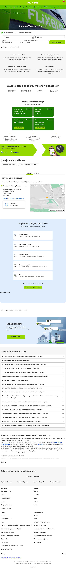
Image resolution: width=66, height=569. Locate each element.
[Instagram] (62, 558)
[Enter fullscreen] (63, 194)
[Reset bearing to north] (63, 190)
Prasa (2, 522)
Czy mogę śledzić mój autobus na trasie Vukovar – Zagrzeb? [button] (20, 368)
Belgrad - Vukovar (55, 482)
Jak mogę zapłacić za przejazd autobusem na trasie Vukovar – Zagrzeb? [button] (24, 364)
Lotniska (3, 501)
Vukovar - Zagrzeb (22, 482)
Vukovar (30, 13)
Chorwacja (22, 13)
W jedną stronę (8, 32)
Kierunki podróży (6, 491)
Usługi (35, 518)
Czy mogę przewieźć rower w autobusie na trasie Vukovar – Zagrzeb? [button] (23, 372)
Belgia (35, 498)
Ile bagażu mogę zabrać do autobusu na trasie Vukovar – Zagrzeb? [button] (22, 388)
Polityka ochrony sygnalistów (10, 535)
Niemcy (35, 491)
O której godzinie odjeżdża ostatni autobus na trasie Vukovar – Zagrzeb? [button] (24, 417)
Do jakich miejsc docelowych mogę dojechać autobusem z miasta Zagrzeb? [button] (25, 376)
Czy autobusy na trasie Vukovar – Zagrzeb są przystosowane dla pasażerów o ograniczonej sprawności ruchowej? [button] (30, 397)
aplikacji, (40, 444)
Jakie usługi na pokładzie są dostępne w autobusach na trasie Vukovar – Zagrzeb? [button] (27, 406)
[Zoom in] (63, 186)
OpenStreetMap (58, 210)
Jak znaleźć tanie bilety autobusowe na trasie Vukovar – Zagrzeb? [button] (22, 409)
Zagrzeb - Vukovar (6, 482)
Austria (35, 505)
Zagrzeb (36, 173)
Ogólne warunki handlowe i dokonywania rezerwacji (16, 525)
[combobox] (18, 37)
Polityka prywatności (30, 561)
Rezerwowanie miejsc (39, 532)
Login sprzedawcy (6, 549)
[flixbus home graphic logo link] (33, 2)
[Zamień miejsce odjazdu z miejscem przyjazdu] (33, 37)
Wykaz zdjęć (4, 539)
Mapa (2, 495)
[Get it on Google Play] (6, 558)
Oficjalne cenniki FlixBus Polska (42, 535)
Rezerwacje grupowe (39, 525)
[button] (14, 186)
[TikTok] (64, 558)
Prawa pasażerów (40, 561)
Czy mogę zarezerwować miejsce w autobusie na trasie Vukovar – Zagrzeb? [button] (25, 402)
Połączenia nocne (6, 505)
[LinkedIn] (63, 558)
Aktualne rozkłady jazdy (40, 539)
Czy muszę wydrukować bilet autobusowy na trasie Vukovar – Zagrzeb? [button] (24, 392)
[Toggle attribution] (63, 210)
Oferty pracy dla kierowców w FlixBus (12, 545)
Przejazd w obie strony (24, 32)
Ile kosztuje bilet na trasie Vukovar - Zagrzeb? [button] (16, 360)
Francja (35, 501)
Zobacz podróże (40, 127)
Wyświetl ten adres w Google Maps (13, 198)
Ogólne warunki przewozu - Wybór (11, 529)
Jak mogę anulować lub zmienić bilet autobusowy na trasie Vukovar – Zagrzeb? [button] (26, 425)
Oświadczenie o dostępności (23, 563)
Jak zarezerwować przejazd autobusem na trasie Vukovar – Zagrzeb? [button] (23, 384)
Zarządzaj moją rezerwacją (41, 522)
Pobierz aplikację (6, 508)
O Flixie (3, 515)
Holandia (36, 495)
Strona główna (5, 13)
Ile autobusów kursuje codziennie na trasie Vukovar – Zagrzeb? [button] (21, 421)
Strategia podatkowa (7, 532)
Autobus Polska (5, 498)
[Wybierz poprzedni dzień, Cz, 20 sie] (20, 42)
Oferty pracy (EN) (6, 518)
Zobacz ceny (19, 127)
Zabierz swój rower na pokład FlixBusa (44, 529)
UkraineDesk (37, 542)
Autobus (14, 13)
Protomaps (51, 210)
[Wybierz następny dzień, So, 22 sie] (23, 42)
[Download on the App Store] (16, 558)
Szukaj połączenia (57, 42)
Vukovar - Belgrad (39, 482)
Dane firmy (49, 561)
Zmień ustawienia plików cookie (43, 563)
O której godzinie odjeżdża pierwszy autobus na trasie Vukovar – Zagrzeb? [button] (25, 413)
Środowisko (4, 542)
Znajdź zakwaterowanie (10, 47)
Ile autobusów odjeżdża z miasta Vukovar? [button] (15, 380)
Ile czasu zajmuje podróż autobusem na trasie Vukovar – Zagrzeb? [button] (22, 356)
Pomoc (35, 515)
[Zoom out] (63, 188)
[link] (33, 330)
